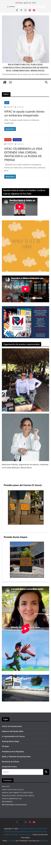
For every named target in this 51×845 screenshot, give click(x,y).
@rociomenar (7, 801)
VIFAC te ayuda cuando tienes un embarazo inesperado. (24, 113)
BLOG (6, 102)
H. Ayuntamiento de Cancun (13, 736)
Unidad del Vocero (9, 766)
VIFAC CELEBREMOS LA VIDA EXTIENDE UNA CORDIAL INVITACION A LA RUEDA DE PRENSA (23, 154)
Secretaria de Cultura (10, 761)
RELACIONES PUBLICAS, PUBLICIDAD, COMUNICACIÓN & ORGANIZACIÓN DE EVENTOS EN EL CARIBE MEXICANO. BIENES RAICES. (25, 67)
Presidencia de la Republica (13, 751)
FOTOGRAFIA (17, 140)
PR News (5, 746)
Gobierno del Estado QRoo (12, 731)
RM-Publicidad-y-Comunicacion (14, 804)
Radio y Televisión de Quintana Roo (16, 756)
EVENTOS (8, 140)
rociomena (20, 107)
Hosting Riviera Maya (10, 741)
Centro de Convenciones (12, 726)
